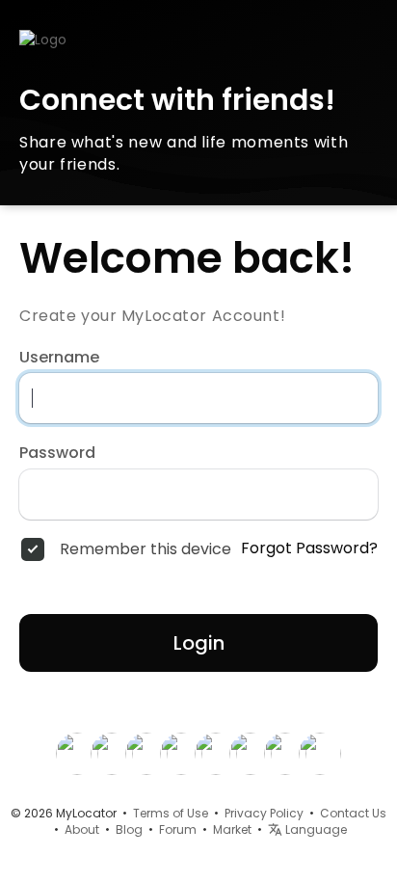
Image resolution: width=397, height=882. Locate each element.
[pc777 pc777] (77, 752)
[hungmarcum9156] (181, 752)
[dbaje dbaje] (320, 752)
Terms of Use (170, 813)
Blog (129, 829)
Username (59, 357)
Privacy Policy (264, 813)
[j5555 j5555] (285, 752)
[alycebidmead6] (250, 752)
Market (232, 829)
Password (57, 453)
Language (314, 829)
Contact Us (353, 813)
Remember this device (145, 549)
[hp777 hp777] (146, 752)
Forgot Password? (309, 548)
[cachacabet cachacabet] (216, 752)
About (82, 829)
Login (199, 642)
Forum (178, 829)
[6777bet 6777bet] (112, 752)
